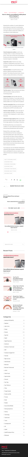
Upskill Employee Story (14, 432)
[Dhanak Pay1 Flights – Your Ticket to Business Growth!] (7, 298)
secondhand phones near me (10, 168)
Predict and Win (14, 394)
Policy (14, 388)
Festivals (14, 355)
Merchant (14, 364)
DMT (14, 349)
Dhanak (5, 12)
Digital (14, 338)
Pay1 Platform (14, 385)
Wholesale (14, 435)
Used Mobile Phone (8, 173)
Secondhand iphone (8, 161)
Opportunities (14, 376)
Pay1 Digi (14, 382)
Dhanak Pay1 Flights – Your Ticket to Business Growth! (18, 298)
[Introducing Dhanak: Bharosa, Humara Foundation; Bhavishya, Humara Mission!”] (7, 307)
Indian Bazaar (14, 361)
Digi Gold (14, 335)
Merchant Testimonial (14, 367)
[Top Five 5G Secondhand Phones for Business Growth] (7, 279)
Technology (14, 414)
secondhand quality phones (10, 171)
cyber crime (14, 326)
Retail (14, 399)
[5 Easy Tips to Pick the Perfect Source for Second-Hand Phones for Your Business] (7, 288)
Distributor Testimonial (14, 346)
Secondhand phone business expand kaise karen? (13, 270)
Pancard (14, 379)
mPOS (14, 370)
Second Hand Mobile (13, 12)
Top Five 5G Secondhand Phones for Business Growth (18, 279)
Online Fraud (14, 373)
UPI (14, 426)
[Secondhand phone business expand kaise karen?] (14, 217)
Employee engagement (14, 352)
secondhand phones (8, 166)
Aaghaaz (14, 323)
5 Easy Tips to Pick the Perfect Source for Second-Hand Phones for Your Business (18, 288)
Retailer (14, 402)
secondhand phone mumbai (9, 164)
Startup (14, 411)
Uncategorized (21, 12)
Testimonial (14, 417)
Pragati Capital (14, 391)
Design (14, 329)
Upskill (14, 429)
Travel (14, 420)
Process (14, 397)
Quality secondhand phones (10, 159)
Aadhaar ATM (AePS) (14, 320)
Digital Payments (14, 341)
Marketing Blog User (14, 17)
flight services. (14, 358)
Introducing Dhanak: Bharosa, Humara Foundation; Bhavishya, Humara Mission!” (18, 307)
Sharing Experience (14, 408)
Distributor (14, 344)
